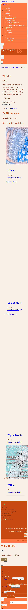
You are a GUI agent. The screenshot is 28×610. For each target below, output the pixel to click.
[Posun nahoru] (2, 559)
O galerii (6, 586)
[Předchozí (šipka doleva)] (1, 565)
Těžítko (11, 170)
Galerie (9, 30)
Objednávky (10, 38)
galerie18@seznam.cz (7, 520)
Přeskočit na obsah (7, 2)
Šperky (7, 13)
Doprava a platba (12, 20)
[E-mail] (26, 535)
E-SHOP (7, 8)
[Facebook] (25, 535)
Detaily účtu (10, 41)
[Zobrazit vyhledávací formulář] (2, 47)
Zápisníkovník (14, 435)
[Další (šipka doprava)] (3, 565)
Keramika (8, 15)
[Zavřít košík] (2, 551)
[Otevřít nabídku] (2, 57)
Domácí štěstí (14, 302)
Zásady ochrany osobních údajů (16, 25)
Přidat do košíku (6, 104)
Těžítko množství (8, 102)
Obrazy (7, 10)
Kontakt (9, 33)
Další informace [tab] (11, 108)
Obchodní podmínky (13, 23)
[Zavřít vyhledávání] (2, 599)
